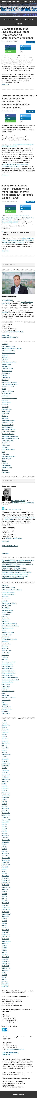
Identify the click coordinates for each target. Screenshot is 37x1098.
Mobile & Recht (6, 411)
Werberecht (5, 463)
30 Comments (30, 201)
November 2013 (6, 815)
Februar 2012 (5, 853)
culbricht (15, 41)
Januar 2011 (5, 878)
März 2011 (4, 873)
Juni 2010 (4, 894)
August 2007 (5, 970)
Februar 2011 (5, 876)
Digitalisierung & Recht (8, 386)
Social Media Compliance (8, 429)
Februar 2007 (5, 984)
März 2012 (4, 851)
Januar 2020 (5, 741)
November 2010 (6, 882)
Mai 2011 (4, 871)
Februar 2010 (5, 903)
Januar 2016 (5, 772)
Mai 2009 (4, 923)
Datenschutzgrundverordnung (9, 382)
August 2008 (5, 943)
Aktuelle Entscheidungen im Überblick (12, 348)
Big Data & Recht (6, 364)
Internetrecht (5, 400)
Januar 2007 (5, 986)
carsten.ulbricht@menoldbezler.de (14, 331)
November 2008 (6, 936)
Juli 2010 (4, 891)
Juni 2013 (4, 826)
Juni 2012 (4, 846)
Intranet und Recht (6, 402)
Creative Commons (7, 371)
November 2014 (6, 795)
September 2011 (6, 864)
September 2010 (6, 887)
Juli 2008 (4, 945)
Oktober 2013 (5, 817)
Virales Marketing (6, 458)
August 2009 (5, 916)
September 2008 (6, 941)
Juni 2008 (4, 948)
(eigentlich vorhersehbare (22, 215)
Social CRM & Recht (7, 422)
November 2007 (6, 963)
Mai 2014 (4, 804)
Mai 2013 (4, 828)
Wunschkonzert (6, 472)
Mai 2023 (4, 727)
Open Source (5, 413)
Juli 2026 (4, 721)
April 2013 (4, 831)
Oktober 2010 (5, 885)
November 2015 (6, 774)
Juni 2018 (4, 750)
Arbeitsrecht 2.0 (6, 357)
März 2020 (4, 738)
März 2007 (4, 981)
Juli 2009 (4, 918)
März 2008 (4, 954)
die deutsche (18, 217)
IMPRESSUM (5, 335)
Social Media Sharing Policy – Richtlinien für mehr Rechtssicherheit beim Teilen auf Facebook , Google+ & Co (18, 191)
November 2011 (6, 860)
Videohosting (5, 454)
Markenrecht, (5, 312)
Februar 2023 (5, 729)
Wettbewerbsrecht (6, 465)
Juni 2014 (4, 801)
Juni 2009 (4, 921)
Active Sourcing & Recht (8, 346)
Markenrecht (5, 407)
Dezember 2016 (6, 763)
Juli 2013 (4, 824)
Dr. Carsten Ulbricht (7, 300)
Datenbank (4, 375)
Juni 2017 (4, 756)
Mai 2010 (4, 896)
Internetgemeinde (27, 217)
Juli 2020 (4, 736)
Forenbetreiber (5, 395)
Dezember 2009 (6, 907)
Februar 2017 (5, 759)
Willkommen (5, 470)
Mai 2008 (4, 950)
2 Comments (30, 42)
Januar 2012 (5, 855)
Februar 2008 (5, 957)
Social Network (6, 443)
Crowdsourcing (6, 373)
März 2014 (4, 806)
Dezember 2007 (6, 961)
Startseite (7, 19)
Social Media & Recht (7, 425)
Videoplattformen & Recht (8, 456)
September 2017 (6, 754)
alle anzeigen (5, 553)
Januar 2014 (5, 810)
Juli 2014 (4, 799)
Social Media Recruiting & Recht (10, 438)
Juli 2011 (4, 869)
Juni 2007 (4, 975)
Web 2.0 (4, 461)
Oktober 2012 (5, 842)
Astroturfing (5, 359)
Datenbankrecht (6, 377)
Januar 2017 (5, 761)
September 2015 (6, 779)
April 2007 (4, 979)
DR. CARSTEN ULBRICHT (18, 501)
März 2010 (4, 900)
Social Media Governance (8, 431)
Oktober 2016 (5, 765)
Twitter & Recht (6, 445)
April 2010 (4, 898)
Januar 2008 (5, 959)
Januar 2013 (5, 837)
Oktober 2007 (5, 966)
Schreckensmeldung (8, 217)
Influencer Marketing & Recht (9, 398)
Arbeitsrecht (5, 355)
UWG (3, 452)
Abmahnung (5, 344)
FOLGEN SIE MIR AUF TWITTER (13, 509)
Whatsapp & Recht (7, 467)
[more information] (21, 51)
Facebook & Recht (7, 393)
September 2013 (6, 819)
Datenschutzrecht (8, 519)
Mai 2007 (4, 977)
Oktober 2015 (5, 777)
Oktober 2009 (5, 912)
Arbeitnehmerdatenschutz (8, 353)
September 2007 (6, 968)
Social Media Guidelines (8, 434)
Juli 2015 (4, 783)
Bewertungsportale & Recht (9, 362)
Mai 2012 (4, 849)
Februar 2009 (5, 930)
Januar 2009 (5, 932)
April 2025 (4, 723)
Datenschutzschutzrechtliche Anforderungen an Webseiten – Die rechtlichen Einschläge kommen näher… (19, 101)
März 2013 (4, 833)
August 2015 (5, 781)
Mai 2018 (4, 752)
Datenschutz (17, 19)
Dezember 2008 (6, 934)
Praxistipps (18, 23)
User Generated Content (8, 449)
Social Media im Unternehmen (10, 436)
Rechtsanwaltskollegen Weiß (10, 222)
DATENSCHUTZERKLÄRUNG (10, 337)
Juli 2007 (4, 972)
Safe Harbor (5, 418)
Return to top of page (18, 1094)
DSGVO (4, 389)
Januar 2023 (5, 732)
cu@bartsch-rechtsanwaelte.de (14, 538)
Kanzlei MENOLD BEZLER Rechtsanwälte (23, 502)
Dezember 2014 (6, 792)
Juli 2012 (4, 844)
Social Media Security (7, 440)
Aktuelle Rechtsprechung (8, 350)
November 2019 (6, 743)
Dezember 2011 (6, 858)
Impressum (32, 1)
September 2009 (6, 914)
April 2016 (4, 768)
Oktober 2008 (5, 939)
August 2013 (5, 822)
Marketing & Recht (7, 409)
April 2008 (4, 952)
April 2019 (4, 745)
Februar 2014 (5, 808)
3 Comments (30, 111)
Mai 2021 (4, 734)
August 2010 (5, 889)
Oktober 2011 (5, 862)
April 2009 (4, 925)
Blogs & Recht (5, 366)
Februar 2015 (5, 788)
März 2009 (4, 927)
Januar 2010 (5, 905)
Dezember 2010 (6, 880)
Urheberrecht (28, 19)
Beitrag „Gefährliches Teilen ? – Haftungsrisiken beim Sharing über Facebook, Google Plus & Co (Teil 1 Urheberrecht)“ (18, 240)
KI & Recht (5, 404)
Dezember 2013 (6, 813)
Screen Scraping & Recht (8, 420)
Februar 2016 (5, 770)
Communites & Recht (7, 368)
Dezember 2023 (6, 725)
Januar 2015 (5, 790)
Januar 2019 (5, 747)
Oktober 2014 (5, 797)
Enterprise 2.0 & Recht (8, 391)
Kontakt (25, 1)
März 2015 (4, 786)
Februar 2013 (5, 835)
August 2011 (5, 867)
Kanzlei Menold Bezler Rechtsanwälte (11, 1)
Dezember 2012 (6, 840)
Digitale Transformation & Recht (10, 384)
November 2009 (6, 909)
